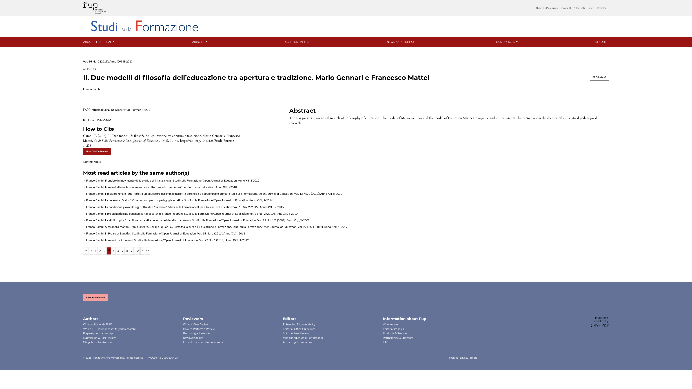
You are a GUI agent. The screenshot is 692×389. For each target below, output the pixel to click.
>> (147, 250)
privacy (464, 357)
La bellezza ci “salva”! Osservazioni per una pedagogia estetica (144, 200)
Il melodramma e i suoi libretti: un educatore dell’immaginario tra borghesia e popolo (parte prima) (166, 193)
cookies (453, 357)
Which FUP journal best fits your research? (109, 329)
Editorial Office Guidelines (299, 329)
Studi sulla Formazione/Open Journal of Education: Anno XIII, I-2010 (216, 180)
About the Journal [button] (97, 42)
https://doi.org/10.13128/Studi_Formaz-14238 (121, 109)
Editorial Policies (393, 329)
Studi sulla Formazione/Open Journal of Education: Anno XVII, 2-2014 (228, 200)
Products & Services (395, 333)
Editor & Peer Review (296, 333)
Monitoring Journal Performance (303, 337)
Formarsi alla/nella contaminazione (127, 187)
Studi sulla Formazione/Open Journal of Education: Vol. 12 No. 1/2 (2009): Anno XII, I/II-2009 (251, 220)
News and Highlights (402, 42)
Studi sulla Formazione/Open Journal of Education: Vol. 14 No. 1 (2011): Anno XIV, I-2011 (188, 233)
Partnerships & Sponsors (398, 337)
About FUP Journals (547, 8)
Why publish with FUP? (97, 324)
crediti (474, 357)
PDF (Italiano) (599, 77)
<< (85, 250)
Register (601, 8)
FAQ (385, 342)
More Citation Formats (97, 151)
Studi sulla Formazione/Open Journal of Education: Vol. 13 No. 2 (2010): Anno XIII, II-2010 (285, 193)
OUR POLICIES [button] (505, 42)
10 (137, 250)
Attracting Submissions (297, 342)
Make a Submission (95, 297)
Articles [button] (198, 42)
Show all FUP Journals (573, 8)
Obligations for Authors (97, 342)
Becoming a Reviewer (196, 333)
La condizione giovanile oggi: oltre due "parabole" (136, 207)
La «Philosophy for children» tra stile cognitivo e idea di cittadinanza (148, 220)
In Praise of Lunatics (118, 233)
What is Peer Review (196, 324)
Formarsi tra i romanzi (119, 240)
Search (600, 42)
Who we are (390, 324)
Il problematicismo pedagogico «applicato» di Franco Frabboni (144, 213)
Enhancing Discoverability (299, 324)
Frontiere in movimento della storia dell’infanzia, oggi (138, 180)
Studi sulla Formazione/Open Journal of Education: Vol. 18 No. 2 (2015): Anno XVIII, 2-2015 (226, 207)
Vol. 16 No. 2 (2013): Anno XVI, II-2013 (108, 61)
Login (591, 8)
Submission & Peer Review (99, 337)
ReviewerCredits (193, 337)
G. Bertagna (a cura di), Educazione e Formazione (201, 226)
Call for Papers (297, 42)
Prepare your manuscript (98, 333)
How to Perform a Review (199, 329)
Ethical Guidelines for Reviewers (203, 342)
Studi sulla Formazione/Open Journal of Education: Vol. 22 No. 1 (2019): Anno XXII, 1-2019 (290, 226)
